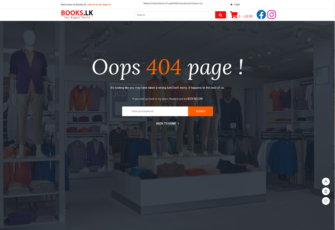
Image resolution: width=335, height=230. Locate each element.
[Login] (326, 181)
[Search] (220, 14)
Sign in (106, 4)
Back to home (166, 123)
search (200, 111)
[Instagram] (271, 14)
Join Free (92, 4)
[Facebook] (261, 14)
